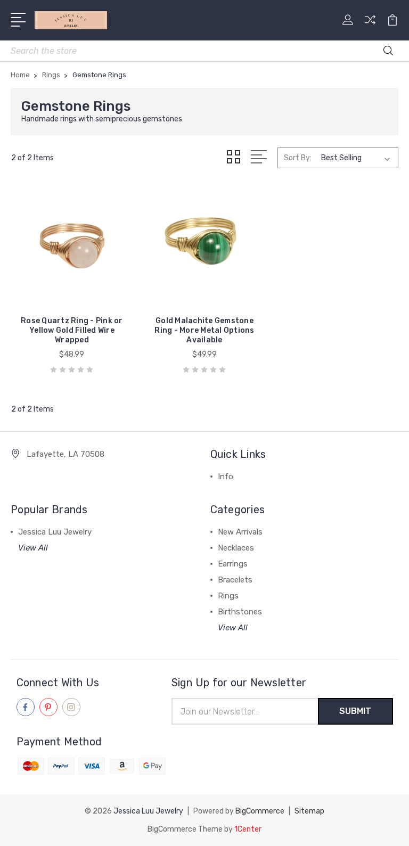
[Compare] (370, 26)
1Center (247, 829)
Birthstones (240, 612)
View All (33, 548)
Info (225, 476)
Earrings (233, 564)
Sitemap (309, 811)
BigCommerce (259, 811)
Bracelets (235, 580)
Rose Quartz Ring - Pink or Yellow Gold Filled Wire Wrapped (72, 330)
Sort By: (298, 157)
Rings (228, 596)
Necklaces (236, 548)
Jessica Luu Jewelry (55, 532)
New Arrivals (240, 532)
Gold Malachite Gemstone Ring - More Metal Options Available (204, 330)
